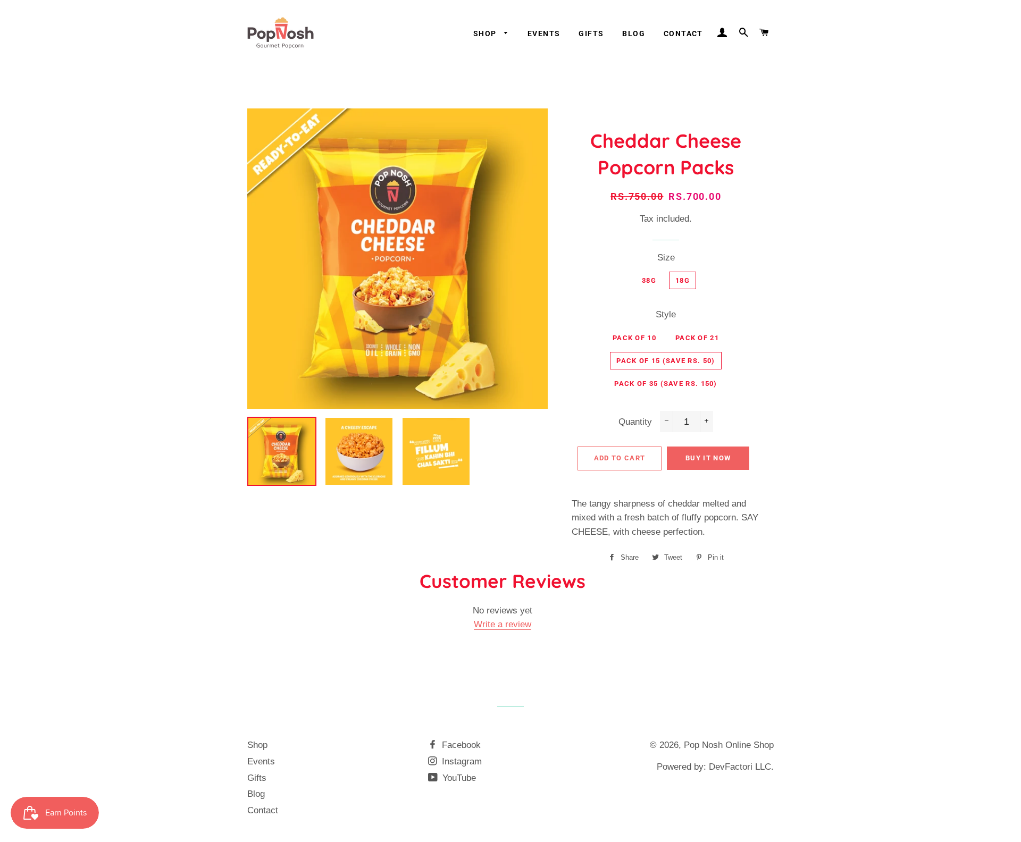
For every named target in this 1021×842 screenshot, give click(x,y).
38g (649, 280)
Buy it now (708, 458)
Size (666, 257)
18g (682, 280)
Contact (683, 33)
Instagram (460, 761)
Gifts (591, 33)
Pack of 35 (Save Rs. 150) (665, 384)
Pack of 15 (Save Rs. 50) (665, 361)
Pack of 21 (697, 338)
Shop (486, 33)
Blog (633, 33)
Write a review (502, 624)
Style (666, 314)
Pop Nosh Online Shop (729, 745)
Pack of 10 (634, 338)
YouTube (458, 778)
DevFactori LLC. (741, 767)
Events (544, 33)
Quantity (635, 422)
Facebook (460, 745)
